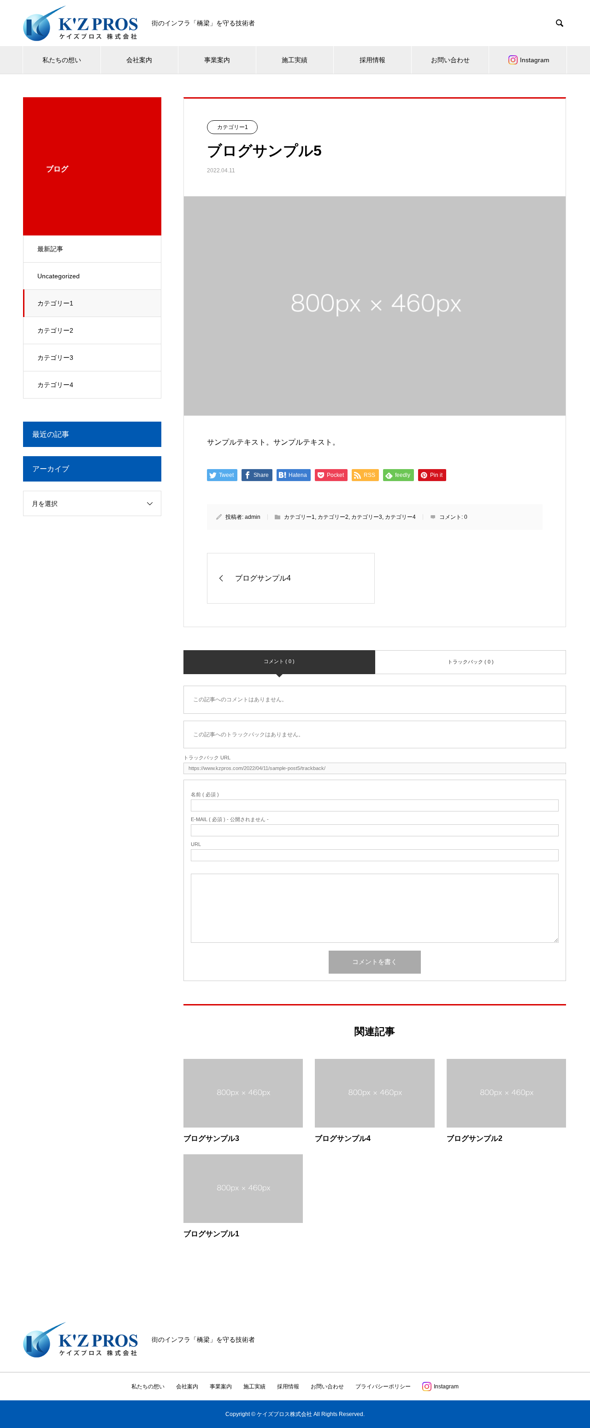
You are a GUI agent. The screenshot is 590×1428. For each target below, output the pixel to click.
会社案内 (139, 60)
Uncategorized (58, 276)
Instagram (534, 60)
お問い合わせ (450, 60)
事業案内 (217, 60)
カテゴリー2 (55, 330)
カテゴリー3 (55, 357)
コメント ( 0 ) (279, 661)
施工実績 (294, 60)
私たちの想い (61, 60)
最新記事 (50, 249)
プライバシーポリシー (383, 1386)
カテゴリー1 (55, 303)
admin (252, 517)
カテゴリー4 (55, 384)
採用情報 (372, 60)
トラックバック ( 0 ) (471, 661)
